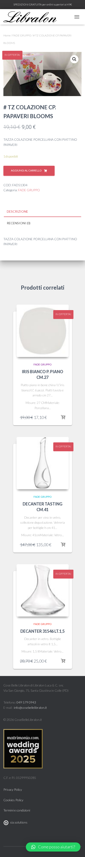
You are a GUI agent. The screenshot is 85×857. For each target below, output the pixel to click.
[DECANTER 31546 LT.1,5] (43, 590)
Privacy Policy (12, 789)
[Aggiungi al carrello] (63, 417)
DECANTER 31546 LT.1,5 (42, 631)
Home (7, 35)
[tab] (42, 212)
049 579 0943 (26, 702)
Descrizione (17, 211)
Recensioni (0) (18, 223)
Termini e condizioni (16, 810)
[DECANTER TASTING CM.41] (43, 463)
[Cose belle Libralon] (31, 16)
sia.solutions (18, 822)
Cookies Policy (13, 800)
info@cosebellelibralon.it (30, 707)
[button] (53, 847)
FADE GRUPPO (21, 35)
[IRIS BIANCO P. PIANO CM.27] (43, 331)
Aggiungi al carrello (26, 170)
